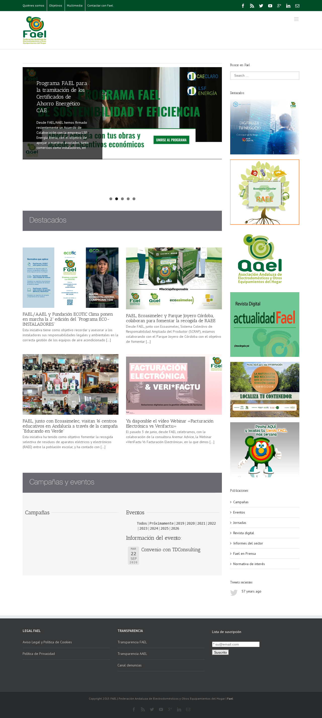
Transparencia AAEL (132, 653)
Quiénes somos (33, 5)
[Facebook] (243, 6)
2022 (212, 523)
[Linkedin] (288, 6)
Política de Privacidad (39, 653)
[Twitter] (261, 6)
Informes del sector (248, 543)
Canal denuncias (129, 665)
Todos (142, 523)
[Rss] (252, 6)
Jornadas (239, 522)
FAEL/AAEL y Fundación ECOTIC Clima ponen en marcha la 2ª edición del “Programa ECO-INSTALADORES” (68, 319)
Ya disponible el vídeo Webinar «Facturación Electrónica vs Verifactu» (170, 423)
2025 (164, 528)
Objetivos (55, 5)
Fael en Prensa (244, 553)
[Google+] (279, 6)
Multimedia (75, 5)
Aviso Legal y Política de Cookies (47, 642)
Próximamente (161, 523)
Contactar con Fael (100, 5)
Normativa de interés (249, 564)
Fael (230, 698)
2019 (180, 523)
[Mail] (297, 6)
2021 (201, 523)
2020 (191, 523)
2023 (143, 528)
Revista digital (243, 533)
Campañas (241, 502)
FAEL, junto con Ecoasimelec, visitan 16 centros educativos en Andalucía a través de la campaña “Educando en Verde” (70, 426)
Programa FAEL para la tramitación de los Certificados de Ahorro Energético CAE (61, 97)
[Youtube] (270, 6)
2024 (154, 528)
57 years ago (251, 591)
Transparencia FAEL (132, 642)
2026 (175, 528)
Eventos (239, 512)
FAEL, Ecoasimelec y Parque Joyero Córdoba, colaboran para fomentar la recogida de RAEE (171, 318)
